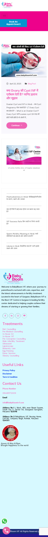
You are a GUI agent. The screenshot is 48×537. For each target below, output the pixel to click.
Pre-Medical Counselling (13, 331)
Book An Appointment (13, 23)
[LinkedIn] (11, 315)
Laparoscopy (8, 346)
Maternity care (9, 348)
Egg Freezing (8, 350)
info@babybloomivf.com (13, 402)
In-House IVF (8, 336)
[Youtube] (24, 315)
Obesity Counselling (11, 355)
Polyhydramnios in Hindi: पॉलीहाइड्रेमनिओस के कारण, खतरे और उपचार (24, 198)
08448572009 (9, 393)
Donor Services (9, 353)
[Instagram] (17, 315)
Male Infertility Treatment (14, 341)
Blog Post (32, 84)
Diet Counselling (9, 329)
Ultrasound (7, 343)
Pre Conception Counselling (14, 338)
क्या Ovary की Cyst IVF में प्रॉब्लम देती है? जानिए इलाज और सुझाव (22, 94)
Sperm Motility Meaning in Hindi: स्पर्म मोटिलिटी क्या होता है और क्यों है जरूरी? (22, 235)
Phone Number (9, 388)
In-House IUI (8, 334)
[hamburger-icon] (4, 16)
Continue (16, 125)
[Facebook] (5, 315)
